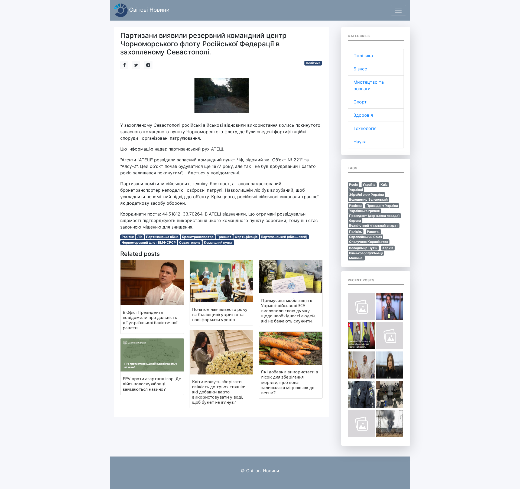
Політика (313, 63)
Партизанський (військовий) (284, 237)
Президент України (382, 206)
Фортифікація (246, 237)
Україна (369, 184)
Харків (387, 248)
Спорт (360, 102)
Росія (353, 184)
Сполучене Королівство (368, 242)
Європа (355, 221)
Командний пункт (218, 242)
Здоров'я (363, 115)
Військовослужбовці (366, 253)
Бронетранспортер (198, 237)
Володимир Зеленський (368, 199)
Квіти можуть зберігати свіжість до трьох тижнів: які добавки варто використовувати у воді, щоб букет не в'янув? (218, 392)
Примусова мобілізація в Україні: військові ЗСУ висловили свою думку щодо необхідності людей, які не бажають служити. (288, 311)
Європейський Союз (365, 237)
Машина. (356, 258)
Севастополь (189, 242)
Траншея (224, 237)
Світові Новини (149, 9)
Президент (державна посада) (374, 216)
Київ (384, 184)
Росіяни (128, 237)
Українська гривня (364, 211)
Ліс (139, 237)
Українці (356, 190)
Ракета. (373, 232)
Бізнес (360, 68)
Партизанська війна (162, 237)
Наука (359, 141)
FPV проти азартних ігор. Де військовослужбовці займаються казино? (152, 383)
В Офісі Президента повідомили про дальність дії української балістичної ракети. (150, 319)
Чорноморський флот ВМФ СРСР (149, 242)
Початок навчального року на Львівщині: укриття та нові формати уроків (220, 314)
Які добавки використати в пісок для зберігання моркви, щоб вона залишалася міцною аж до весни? (289, 382)
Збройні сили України (366, 195)
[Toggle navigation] (398, 10)
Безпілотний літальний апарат (373, 225)
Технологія (364, 128)
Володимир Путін (363, 248)
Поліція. (355, 232)
